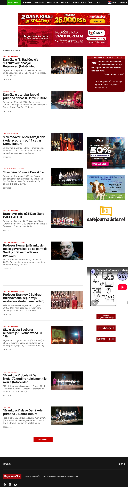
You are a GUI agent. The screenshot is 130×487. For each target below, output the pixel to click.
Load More (42, 440)
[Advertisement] (43, 117)
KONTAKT (121, 464)
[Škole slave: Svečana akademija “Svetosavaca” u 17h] (67, 335)
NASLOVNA (14, 56)
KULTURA (7, 91)
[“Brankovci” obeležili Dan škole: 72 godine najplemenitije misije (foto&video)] (67, 380)
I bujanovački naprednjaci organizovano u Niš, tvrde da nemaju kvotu (109, 84)
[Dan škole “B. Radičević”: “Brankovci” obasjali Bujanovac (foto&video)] (67, 65)
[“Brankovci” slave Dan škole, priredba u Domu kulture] (67, 415)
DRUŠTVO (7, 56)
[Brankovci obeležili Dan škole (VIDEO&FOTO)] (67, 219)
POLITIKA (22, 242)
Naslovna (6, 50)
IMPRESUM (7, 464)
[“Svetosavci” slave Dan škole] (67, 177)
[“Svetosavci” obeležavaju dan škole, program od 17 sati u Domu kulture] (67, 142)
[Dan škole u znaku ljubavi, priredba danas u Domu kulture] (67, 100)
